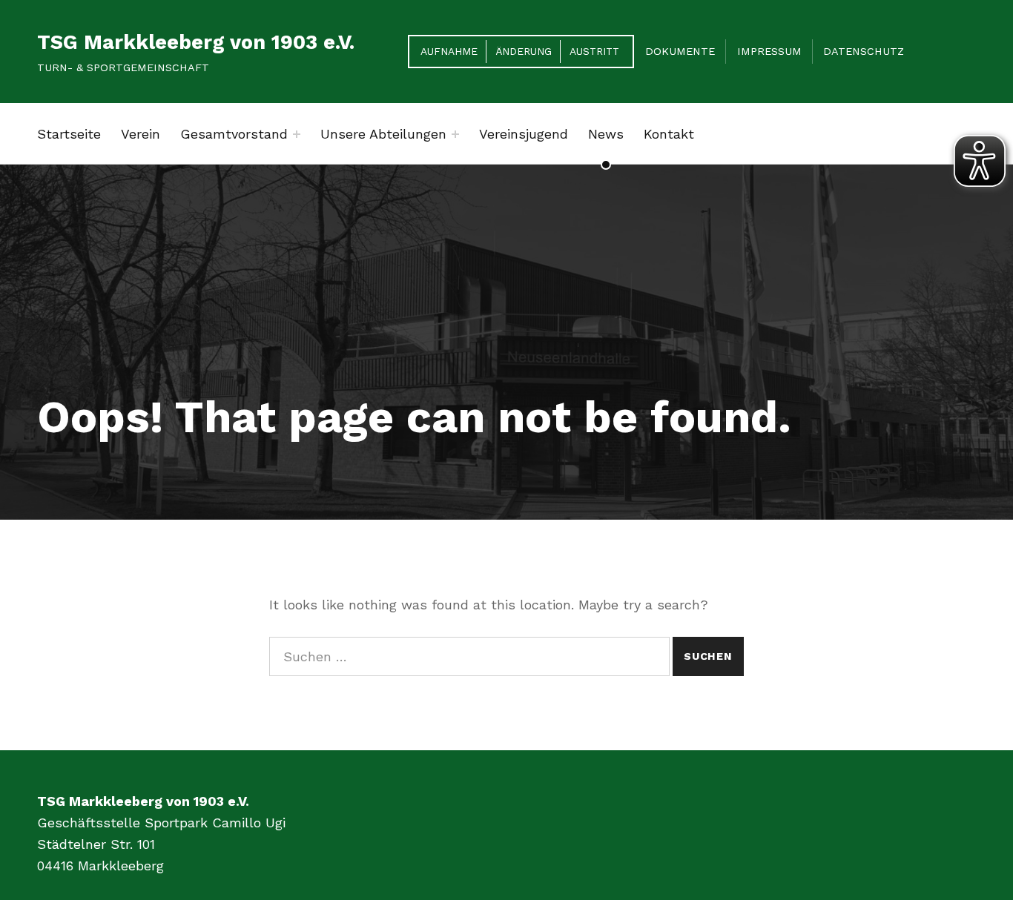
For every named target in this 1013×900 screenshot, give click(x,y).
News (606, 134)
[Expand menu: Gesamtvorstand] (296, 134)
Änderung (523, 51)
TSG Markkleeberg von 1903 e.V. (195, 42)
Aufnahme (449, 51)
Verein (140, 134)
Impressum (769, 51)
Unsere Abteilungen (383, 134)
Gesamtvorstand (234, 134)
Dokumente (680, 51)
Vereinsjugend (523, 134)
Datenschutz (863, 51)
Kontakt (669, 134)
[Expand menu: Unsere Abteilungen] (455, 134)
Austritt (594, 51)
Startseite (69, 134)
